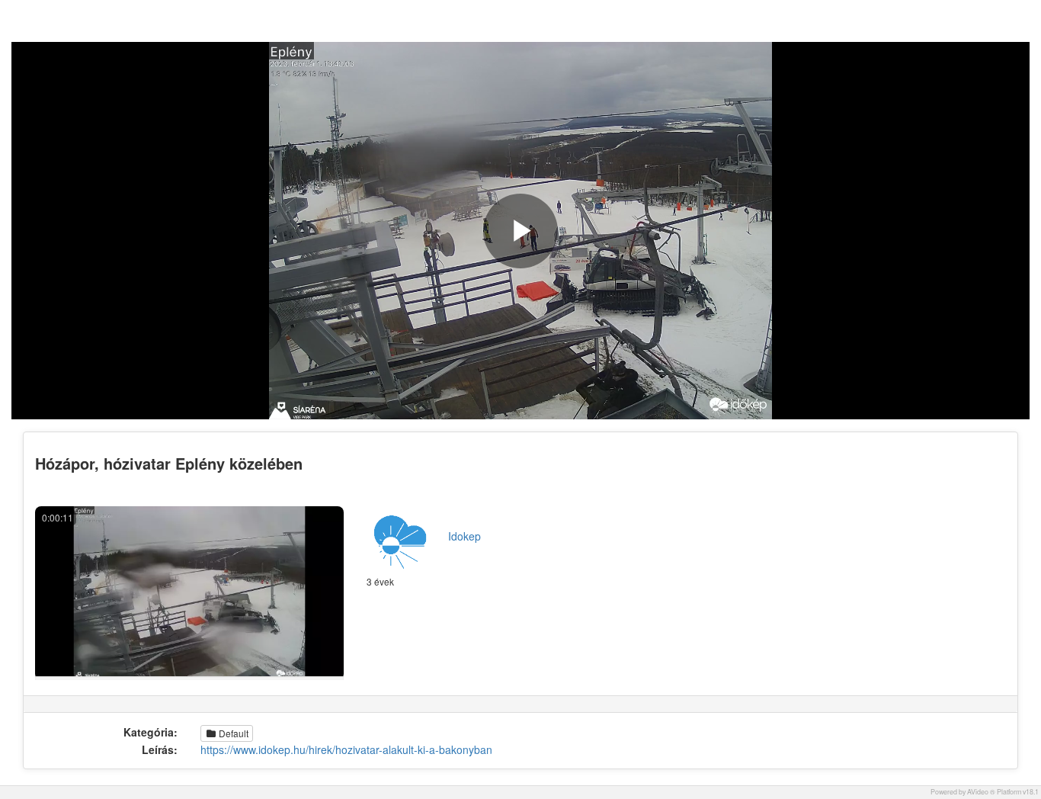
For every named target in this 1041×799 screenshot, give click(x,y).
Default (232, 733)
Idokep (464, 536)
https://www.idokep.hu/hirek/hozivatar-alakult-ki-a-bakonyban (346, 749)
